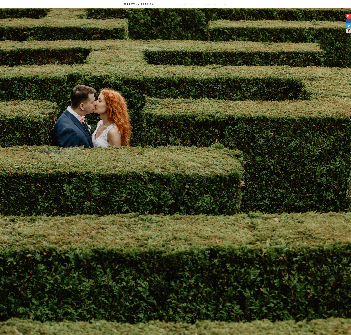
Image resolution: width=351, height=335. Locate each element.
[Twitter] (348, 26)
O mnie (192, 4)
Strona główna (181, 4)
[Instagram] (348, 30)
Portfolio (216, 4)
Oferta (199, 4)
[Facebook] (348, 21)
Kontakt (207, 4)
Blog (226, 4)
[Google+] (348, 16)
